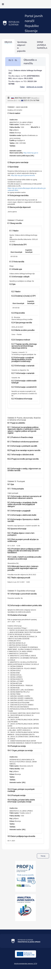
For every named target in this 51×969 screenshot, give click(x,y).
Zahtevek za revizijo (34, 87)
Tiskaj (22, 87)
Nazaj (43, 856)
